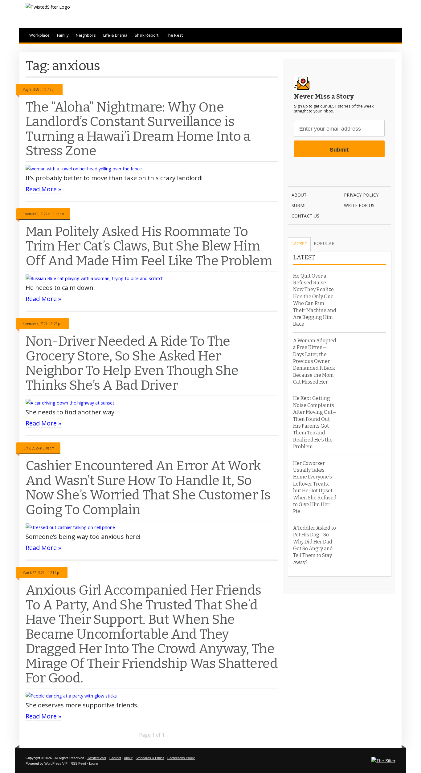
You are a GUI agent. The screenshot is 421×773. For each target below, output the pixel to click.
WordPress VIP (55, 763)
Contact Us (306, 216)
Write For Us (359, 205)
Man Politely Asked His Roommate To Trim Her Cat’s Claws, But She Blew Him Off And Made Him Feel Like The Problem (149, 246)
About (299, 195)
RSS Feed (79, 763)
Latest (299, 243)
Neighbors (86, 35)
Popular (324, 243)
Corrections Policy (181, 758)
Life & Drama (115, 35)
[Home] (48, 7)
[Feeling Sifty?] (383, 760)
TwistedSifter (96, 758)
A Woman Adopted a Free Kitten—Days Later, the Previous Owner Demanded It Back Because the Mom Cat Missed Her (314, 361)
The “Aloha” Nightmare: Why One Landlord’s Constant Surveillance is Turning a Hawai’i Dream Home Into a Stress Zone (138, 129)
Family (62, 35)
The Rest (174, 35)
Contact (115, 758)
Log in (93, 763)
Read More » (43, 189)
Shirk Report (146, 35)
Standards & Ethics (150, 758)
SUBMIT (300, 205)
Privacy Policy (361, 195)
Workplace (39, 35)
